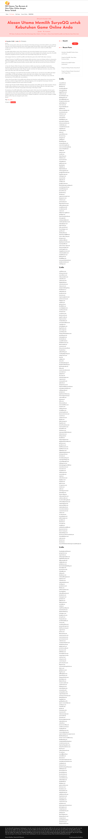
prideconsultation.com (63, 589)
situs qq (43, 829)
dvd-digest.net (62, 214)
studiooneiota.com (63, 684)
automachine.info (63, 690)
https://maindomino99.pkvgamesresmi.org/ (61, 833)
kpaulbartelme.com (63, 739)
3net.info (61, 357)
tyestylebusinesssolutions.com (65, 761)
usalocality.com (62, 278)
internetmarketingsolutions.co (65, 666)
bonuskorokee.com (63, 774)
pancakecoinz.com (63, 585)
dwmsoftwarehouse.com (64, 424)
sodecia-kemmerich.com (64, 750)
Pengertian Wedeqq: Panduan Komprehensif (71, 67)
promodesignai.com (63, 516)
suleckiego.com (62, 263)
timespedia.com (62, 161)
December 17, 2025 (10, 41)
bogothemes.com (62, 328)
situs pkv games (44, 828)
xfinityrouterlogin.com (63, 247)
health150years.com (63, 119)
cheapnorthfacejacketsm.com (65, 333)
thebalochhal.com (63, 282)
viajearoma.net (62, 379)
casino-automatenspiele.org (65, 146)
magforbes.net (62, 128)
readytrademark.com (63, 507)
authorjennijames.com (63, 377)
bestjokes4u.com (62, 595)
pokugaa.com (62, 812)
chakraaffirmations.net (64, 593)
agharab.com (62, 382)
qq (73, 832)
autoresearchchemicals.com (65, 260)
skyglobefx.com (62, 699)
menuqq (42, 832)
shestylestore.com (63, 821)
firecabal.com (62, 437)
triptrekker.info (62, 706)
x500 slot (51, 828)
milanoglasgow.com (63, 223)
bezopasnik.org (62, 192)
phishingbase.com (63, 807)
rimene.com (61, 210)
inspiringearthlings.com (64, 459)
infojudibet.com (62, 571)
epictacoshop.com (63, 201)
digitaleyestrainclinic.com (64, 241)
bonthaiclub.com (62, 339)
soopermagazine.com (63, 503)
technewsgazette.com (63, 170)
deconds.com (62, 541)
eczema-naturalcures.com (64, 370)
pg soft (71, 828)
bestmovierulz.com (63, 315)
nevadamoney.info (63, 209)
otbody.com (61, 150)
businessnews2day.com (64, 724)
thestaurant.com (62, 765)
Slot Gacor (18, 14)
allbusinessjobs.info (63, 560)
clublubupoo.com (62, 768)
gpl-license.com (62, 443)
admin (17, 41)
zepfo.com (61, 488)
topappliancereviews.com (64, 251)
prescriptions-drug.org (64, 121)
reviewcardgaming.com (64, 732)
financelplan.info (62, 567)
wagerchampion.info (63, 693)
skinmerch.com (62, 311)
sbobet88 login (29, 832)
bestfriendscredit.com (63, 366)
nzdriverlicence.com (63, 477)
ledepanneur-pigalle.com (64, 212)
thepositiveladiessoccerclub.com (66, 386)
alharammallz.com (63, 403)
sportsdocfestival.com (63, 819)
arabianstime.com (63, 408)
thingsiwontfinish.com (63, 823)
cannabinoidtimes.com (64, 624)
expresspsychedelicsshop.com (65, 432)
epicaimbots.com (62, 428)
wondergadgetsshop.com (64, 353)
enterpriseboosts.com (63, 143)
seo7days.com (62, 181)
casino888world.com (63, 754)
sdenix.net (61, 132)
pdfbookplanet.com (63, 673)
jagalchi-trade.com (63, 317)
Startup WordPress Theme (11, 837)
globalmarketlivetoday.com (65, 441)
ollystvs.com (61, 668)
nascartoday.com (62, 474)
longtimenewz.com (63, 796)
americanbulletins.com (64, 404)
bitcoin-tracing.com (63, 530)
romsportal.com (62, 818)
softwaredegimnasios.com (64, 501)
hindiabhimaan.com (63, 254)
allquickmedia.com (63, 168)
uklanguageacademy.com (64, 556)
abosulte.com (62, 521)
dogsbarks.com (62, 423)
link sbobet (63, 828)
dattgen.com (61, 419)
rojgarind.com (62, 629)
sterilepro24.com (62, 728)
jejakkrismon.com (62, 163)
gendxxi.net (61, 708)
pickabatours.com (63, 564)
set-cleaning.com (62, 514)
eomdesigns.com (62, 704)
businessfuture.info (63, 569)
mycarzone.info (62, 712)
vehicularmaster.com (63, 284)
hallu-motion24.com (63, 227)
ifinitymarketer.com (63, 790)
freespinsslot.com (62, 618)
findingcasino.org (63, 686)
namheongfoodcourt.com (64, 221)
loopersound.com (62, 318)
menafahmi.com (62, 470)
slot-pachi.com (62, 617)
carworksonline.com (63, 112)
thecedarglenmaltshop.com (65, 551)
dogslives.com (62, 671)
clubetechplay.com (63, 779)
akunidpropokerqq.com (64, 362)
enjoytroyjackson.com (63, 426)
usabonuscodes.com (63, 498)
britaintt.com (62, 540)
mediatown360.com (63, 240)
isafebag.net (61, 139)
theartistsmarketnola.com (64, 216)
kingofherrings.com (63, 174)
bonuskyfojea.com (63, 772)
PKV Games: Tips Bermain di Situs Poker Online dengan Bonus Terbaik (16, 8)
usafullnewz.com (62, 271)
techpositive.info (62, 659)
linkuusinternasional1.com (64, 348)
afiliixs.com (61, 401)
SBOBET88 (31, 14)
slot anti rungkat (12, 829)
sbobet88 (24, 832)
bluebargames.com (63, 97)
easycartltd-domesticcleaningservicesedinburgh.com (70, 543)
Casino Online (24, 14)
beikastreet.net (62, 84)
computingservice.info (63, 655)
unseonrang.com (62, 660)
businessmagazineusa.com (64, 719)
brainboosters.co (62, 289)
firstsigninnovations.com (64, 101)
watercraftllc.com (62, 397)
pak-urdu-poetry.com (63, 662)
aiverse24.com (62, 523)
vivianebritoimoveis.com (64, 126)
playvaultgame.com (63, 814)
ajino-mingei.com (62, 329)
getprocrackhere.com (63, 785)
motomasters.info (63, 710)
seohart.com (61, 512)
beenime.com (62, 748)
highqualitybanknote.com (64, 452)
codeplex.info (62, 359)
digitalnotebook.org (63, 611)
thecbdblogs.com (62, 258)
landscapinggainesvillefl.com (65, 465)
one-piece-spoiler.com (63, 682)
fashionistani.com (63, 434)
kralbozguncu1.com (63, 463)
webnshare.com (62, 640)
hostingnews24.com (63, 454)
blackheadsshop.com (63, 735)
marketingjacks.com (63, 249)
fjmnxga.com (62, 194)
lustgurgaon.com (62, 596)
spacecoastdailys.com (63, 505)
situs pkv (29, 828)
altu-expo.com (62, 375)
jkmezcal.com (62, 757)
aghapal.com (62, 373)
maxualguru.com (62, 613)
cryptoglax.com (62, 324)
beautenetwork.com (63, 529)
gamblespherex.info (63, 701)
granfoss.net (61, 230)
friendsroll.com (62, 350)
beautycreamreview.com (64, 413)
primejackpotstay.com (63, 810)
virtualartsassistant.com (64, 743)
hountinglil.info (62, 591)
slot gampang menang (46, 833)
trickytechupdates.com (64, 252)
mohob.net (61, 606)
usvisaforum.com (62, 313)
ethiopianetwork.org (63, 644)
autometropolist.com (63, 412)
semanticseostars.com (63, 635)
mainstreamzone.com (63, 637)
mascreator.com (62, 468)
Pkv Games (12, 14)
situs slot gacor (24, 829)
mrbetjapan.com (62, 176)
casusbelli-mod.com (63, 340)
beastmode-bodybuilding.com (65, 565)
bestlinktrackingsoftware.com (65, 766)
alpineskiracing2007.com (64, 234)
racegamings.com (63, 808)
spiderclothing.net (63, 351)
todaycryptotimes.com (63, 496)
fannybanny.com (62, 788)
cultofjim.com (62, 302)
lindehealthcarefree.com (64, 558)
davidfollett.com (62, 306)
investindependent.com (64, 461)
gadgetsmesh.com (63, 646)
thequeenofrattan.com (64, 677)
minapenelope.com (63, 320)
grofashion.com (62, 803)
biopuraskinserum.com (64, 203)
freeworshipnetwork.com (64, 395)
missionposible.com (63, 243)
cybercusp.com (62, 538)
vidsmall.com (62, 723)
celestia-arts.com (62, 93)
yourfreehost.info (62, 331)
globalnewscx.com (63, 670)
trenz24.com (61, 154)
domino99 (11, 828)
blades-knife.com (62, 681)
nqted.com (61, 476)
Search (65, 41)
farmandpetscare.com (63, 653)
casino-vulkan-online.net (64, 236)
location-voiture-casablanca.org (66, 737)
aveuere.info (61, 622)
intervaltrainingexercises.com (65, 759)
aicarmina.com (62, 295)
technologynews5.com (63, 490)
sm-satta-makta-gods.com (64, 499)
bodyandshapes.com (63, 532)
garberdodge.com (63, 103)
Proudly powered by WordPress (76, 837)
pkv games (10, 99)
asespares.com (62, 406)
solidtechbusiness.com (63, 730)
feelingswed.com (62, 435)
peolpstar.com (62, 108)
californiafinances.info (63, 205)
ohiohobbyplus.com (63, 326)
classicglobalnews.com (64, 536)
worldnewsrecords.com (64, 726)
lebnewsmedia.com (63, 344)
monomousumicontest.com (64, 695)
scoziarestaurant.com (63, 510)
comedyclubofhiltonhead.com (65, 741)
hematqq (51, 832)
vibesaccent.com (62, 286)
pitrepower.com (62, 238)
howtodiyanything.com (64, 457)
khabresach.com (62, 256)
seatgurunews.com (63, 355)
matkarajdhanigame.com (64, 576)
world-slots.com (62, 580)
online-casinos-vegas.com (64, 245)
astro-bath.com (62, 371)
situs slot (18, 829)
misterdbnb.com (62, 755)
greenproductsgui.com (64, 626)
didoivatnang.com (63, 421)
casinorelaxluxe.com (63, 777)
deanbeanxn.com (62, 575)
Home (7, 14)
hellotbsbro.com (62, 651)
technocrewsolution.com (64, 123)
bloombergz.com (62, 141)
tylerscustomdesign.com (64, 110)
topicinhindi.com (62, 554)
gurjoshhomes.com (63, 335)
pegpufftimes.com (63, 92)
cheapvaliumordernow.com (64, 746)
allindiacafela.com (63, 232)
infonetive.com (62, 199)
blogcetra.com (62, 664)
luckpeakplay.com (63, 799)
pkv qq (6, 828)
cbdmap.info (61, 573)
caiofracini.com (62, 657)
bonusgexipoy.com (63, 776)
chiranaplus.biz (62, 218)
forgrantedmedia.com (63, 106)
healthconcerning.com (63, 628)
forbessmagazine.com (63, 439)
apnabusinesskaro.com (64, 262)
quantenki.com (62, 717)
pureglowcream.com (63, 183)
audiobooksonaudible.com (64, 527)
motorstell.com (62, 117)
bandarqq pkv (17, 828)
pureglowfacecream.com (64, 172)
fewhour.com (61, 631)
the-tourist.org (62, 135)
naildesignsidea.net (63, 390)
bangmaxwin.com (62, 198)
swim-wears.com (62, 104)
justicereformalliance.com (64, 322)
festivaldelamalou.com (64, 99)
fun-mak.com (62, 752)
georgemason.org (63, 553)
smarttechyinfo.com (63, 609)
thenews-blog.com (63, 494)
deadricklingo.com (63, 697)
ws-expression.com (63, 485)
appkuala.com (62, 179)
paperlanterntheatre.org (64, 393)
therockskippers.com (63, 229)
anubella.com (62, 525)
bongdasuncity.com (63, 615)
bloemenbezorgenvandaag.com (65, 185)
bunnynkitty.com (62, 190)
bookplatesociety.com (63, 342)
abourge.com (62, 399)
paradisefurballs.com (63, 620)
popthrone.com (62, 578)
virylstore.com (62, 115)
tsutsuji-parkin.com (63, 381)
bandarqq (63, 832)
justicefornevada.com (63, 648)
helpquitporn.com (63, 450)
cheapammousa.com (63, 384)
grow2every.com (62, 445)
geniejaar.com (62, 598)
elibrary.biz (61, 368)
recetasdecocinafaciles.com (65, 388)
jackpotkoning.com (63, 792)
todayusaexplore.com (63, 276)
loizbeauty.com (62, 157)
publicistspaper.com (63, 518)
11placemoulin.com (63, 602)
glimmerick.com (62, 304)
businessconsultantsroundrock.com (66, 534)
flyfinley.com (61, 587)
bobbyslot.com (62, 600)
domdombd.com (62, 781)
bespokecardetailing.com (64, 364)
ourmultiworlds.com (63, 88)
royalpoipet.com (62, 763)
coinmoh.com (62, 415)
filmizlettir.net (62, 86)
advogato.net (62, 137)
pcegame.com (62, 481)
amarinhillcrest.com (63, 134)
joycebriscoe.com (62, 293)
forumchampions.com (63, 95)
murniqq (47, 832)
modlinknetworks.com (63, 794)
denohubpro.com (62, 679)
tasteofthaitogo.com (63, 188)
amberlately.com (62, 291)
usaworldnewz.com (63, 275)
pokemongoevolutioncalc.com (65, 805)
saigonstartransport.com (64, 196)
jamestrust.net (62, 152)
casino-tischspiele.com (63, 148)
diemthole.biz (62, 165)
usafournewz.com (62, 280)
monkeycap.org (62, 130)
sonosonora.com (62, 346)
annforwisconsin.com (63, 298)
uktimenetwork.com (63, 273)
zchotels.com (61, 487)
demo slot (7, 832)
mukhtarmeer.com (63, 472)
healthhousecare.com (63, 446)
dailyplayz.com (62, 783)
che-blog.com (62, 584)
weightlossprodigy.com (64, 607)
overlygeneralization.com (64, 642)
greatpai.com (62, 392)
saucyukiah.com (62, 82)
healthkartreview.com (63, 448)
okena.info (61, 360)
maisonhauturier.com (63, 466)
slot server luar (57, 828)
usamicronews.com (63, 801)
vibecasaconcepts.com (63, 713)
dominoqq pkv (57, 832)
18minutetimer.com (63, 633)
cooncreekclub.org (63, 90)
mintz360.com (62, 604)
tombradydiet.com (63, 337)
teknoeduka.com (62, 492)
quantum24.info (62, 715)
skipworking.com (62, 156)
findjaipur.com (62, 300)
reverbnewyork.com (63, 309)
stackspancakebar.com (64, 220)
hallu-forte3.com (62, 225)
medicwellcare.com (63, 721)
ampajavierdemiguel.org (64, 287)
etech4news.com (62, 430)
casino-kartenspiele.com (64, 145)
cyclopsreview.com (63, 417)
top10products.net (63, 562)
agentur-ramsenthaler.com (64, 702)
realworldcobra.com (63, 688)
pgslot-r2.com (62, 483)
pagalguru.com (62, 479)
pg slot (75, 828)
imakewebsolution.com (64, 582)
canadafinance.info (63, 207)
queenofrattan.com (63, 675)
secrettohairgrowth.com (64, 187)
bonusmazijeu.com (63, 770)
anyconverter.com (63, 159)
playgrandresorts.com (63, 816)
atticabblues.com (62, 410)
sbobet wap (12, 832)
